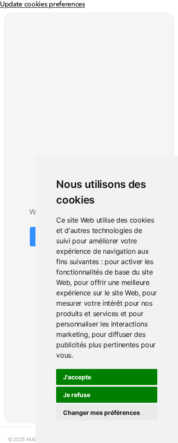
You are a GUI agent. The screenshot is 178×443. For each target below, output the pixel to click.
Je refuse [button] (76, 394)
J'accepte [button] (77, 377)
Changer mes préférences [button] (101, 412)
